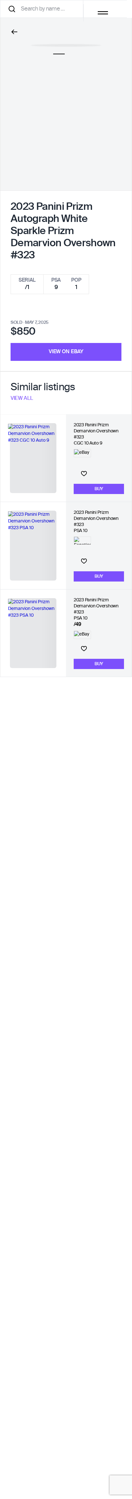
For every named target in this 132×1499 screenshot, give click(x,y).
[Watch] (84, 473)
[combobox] (44, 9)
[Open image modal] (66, 42)
